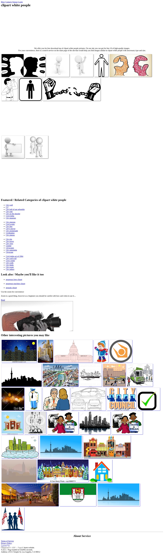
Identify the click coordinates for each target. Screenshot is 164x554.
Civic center (10, 261)
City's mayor (10, 229)
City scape (10, 267)
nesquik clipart (11, 288)
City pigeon (10, 235)
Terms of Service (7, 541)
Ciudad (8, 246)
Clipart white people (9, 73)
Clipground (12, 547)
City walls (9, 263)
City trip (9, 239)
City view (9, 244)
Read (3, 300)
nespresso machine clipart (15, 284)
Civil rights (10, 216)
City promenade (12, 231)
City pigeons (10, 222)
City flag (9, 226)
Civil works (10, 224)
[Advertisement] (82, 27)
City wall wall (11, 258)
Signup (15, 2)
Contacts (8, 2)
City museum (11, 218)
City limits (10, 265)
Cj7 (7, 207)
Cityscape (9, 252)
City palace (10, 269)
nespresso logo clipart (14, 280)
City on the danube (13, 214)
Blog (3, 2)
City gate (9, 212)
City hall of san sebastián (15, 209)
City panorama (11, 250)
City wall (9, 205)
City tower (10, 241)
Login (20, 2)
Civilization (10, 233)
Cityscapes (10, 248)
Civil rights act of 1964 (14, 256)
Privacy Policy (6, 543)
